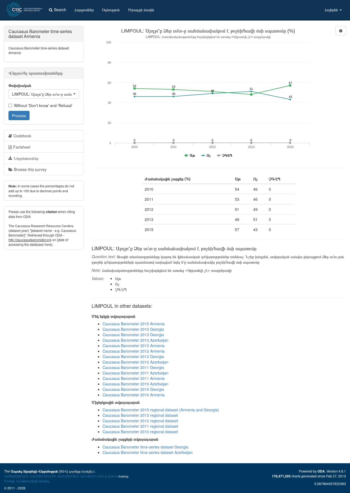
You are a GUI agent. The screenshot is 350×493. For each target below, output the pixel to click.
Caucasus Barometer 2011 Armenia (134, 378)
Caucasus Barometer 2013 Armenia (134, 345)
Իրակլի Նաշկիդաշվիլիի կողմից (26, 480)
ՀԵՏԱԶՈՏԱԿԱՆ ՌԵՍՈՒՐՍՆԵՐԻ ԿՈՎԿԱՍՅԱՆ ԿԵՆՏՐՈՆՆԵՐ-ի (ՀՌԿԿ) (61, 476)
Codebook (22, 135)
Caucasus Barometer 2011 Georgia (133, 367)
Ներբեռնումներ (26, 158)
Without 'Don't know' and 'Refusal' (43, 105)
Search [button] (60, 9)
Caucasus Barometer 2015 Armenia (134, 323)
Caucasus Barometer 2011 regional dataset (140, 426)
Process (19, 115)
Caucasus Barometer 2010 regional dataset (140, 431)
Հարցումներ (84, 9)
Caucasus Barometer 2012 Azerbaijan (135, 362)
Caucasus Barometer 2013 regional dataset (140, 415)
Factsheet (21, 147)
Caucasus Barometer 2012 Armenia (134, 351)
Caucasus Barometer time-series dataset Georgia (145, 447)
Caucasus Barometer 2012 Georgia (133, 356)
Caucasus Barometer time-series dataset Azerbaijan (148, 452)
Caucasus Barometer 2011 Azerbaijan (135, 373)
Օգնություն (111, 9)
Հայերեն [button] (332, 9)
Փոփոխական (19, 85)
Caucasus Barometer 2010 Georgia (133, 389)
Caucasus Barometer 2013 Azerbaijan (135, 340)
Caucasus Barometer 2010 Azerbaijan (135, 383)
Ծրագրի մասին (141, 9)
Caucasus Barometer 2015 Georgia (133, 329)
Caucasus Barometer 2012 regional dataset (140, 420)
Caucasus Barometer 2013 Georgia (133, 334)
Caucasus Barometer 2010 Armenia (134, 394)
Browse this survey (30, 169)
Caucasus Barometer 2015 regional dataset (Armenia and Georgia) (161, 409)
